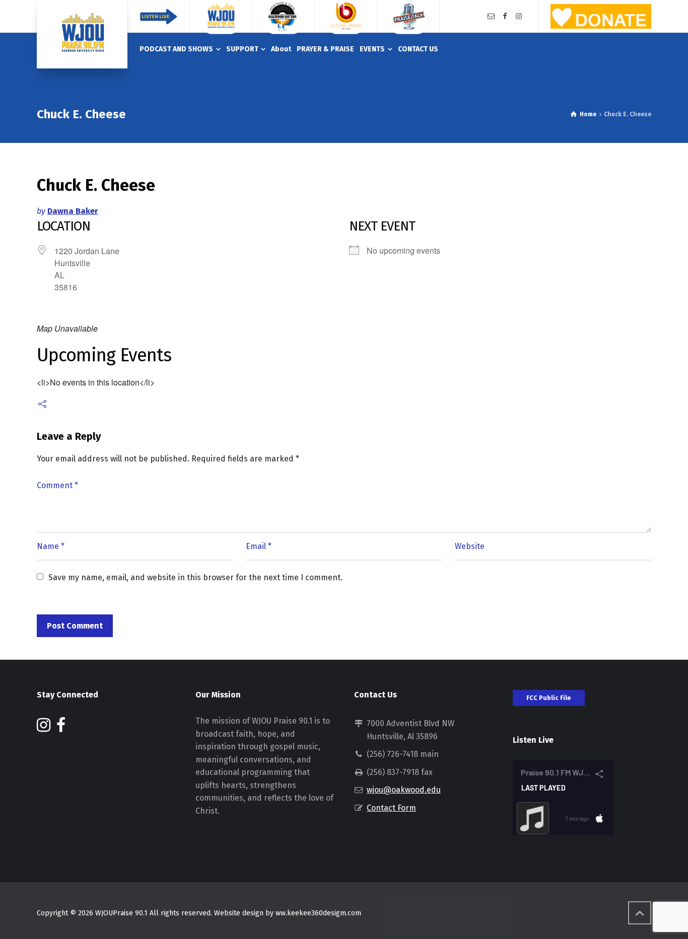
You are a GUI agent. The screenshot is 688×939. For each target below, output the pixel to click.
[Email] (491, 16)
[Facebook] (505, 16)
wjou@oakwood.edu (404, 790)
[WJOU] (82, 34)
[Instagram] (519, 16)
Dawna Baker (72, 211)
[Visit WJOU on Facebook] (60, 728)
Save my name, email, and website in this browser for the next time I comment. (195, 577)
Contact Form (391, 808)
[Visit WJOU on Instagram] (43, 728)
